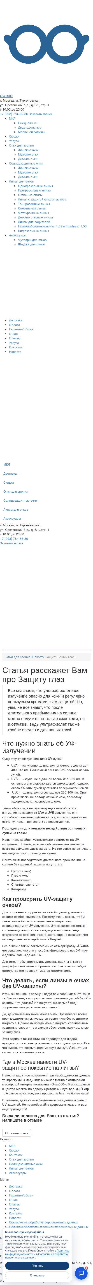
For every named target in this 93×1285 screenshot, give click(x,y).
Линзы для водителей (34, 221)
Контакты (16, 347)
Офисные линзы (30, 194)
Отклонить (37, 1275)
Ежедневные (27, 122)
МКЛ (12, 118)
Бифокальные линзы (33, 230)
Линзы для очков (21, 181)
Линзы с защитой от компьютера (42, 199)
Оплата (14, 324)
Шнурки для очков (31, 244)
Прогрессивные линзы (34, 190)
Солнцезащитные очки (26, 163)
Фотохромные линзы (33, 212)
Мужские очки (28, 154)
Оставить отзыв (16, 1133)
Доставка (15, 320)
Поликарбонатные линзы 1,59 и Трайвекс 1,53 (52, 226)
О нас (13, 333)
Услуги (14, 140)
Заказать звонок (40, 113)
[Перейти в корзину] (34, 457)
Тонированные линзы (34, 203)
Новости (15, 351)
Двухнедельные (29, 127)
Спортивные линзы (32, 208)
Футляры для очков (32, 239)
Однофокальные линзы (35, 185)
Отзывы (14, 338)
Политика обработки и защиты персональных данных (48, 1226)
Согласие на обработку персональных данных (43, 1222)
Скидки (14, 136)
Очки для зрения (21, 145)
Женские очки (28, 149)
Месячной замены (31, 131)
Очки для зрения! (18, 656)
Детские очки (27, 158)
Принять (37, 1265)
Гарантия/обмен (21, 329)
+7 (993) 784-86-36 (14, 113)
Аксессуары (17, 235)
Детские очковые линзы (35, 217)
